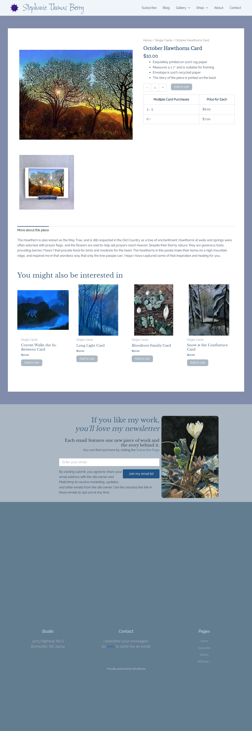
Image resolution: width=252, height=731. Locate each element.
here (111, 646)
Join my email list (141, 474)
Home (147, 40)
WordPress (138, 668)
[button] (188, 8)
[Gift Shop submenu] (210, 661)
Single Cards (163, 40)
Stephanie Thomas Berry (53, 7)
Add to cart (181, 86)
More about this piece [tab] (33, 230)
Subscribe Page (147, 450)
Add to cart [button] (31, 362)
